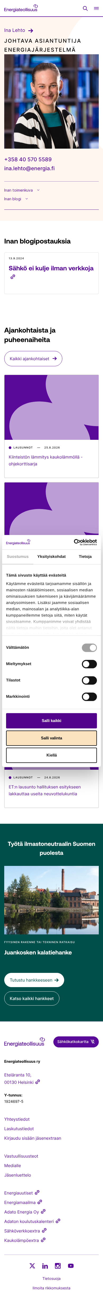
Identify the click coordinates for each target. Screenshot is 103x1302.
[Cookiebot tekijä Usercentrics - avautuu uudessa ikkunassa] (74, 542)
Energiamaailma (20, 1202)
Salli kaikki (51, 720)
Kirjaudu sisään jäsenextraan (32, 1138)
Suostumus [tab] (18, 556)
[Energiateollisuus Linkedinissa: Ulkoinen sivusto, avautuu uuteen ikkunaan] (45, 1266)
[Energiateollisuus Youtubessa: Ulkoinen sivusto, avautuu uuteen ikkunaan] (71, 1266)
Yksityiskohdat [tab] (51, 556)
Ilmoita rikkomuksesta (51, 1288)
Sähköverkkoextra (22, 1230)
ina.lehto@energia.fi (29, 168)
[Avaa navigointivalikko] (96, 8)
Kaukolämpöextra (21, 1240)
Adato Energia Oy (21, 1212)
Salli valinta (51, 738)
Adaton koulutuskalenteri (29, 1221)
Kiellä (51, 755)
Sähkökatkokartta (72, 1042)
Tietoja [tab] (85, 556)
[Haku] (85, 8)
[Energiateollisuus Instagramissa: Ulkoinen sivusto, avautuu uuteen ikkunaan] (58, 1266)
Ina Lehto (14, 30)
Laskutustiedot (19, 1128)
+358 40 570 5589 (28, 159)
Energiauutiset (18, 1193)
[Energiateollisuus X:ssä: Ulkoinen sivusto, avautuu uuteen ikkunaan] (32, 1266)
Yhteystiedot (17, 1119)
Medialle (12, 1165)
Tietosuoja (52, 1278)
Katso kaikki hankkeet (32, 998)
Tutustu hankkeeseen (31, 980)
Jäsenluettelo (17, 1175)
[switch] (89, 664)
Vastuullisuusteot (21, 1156)
